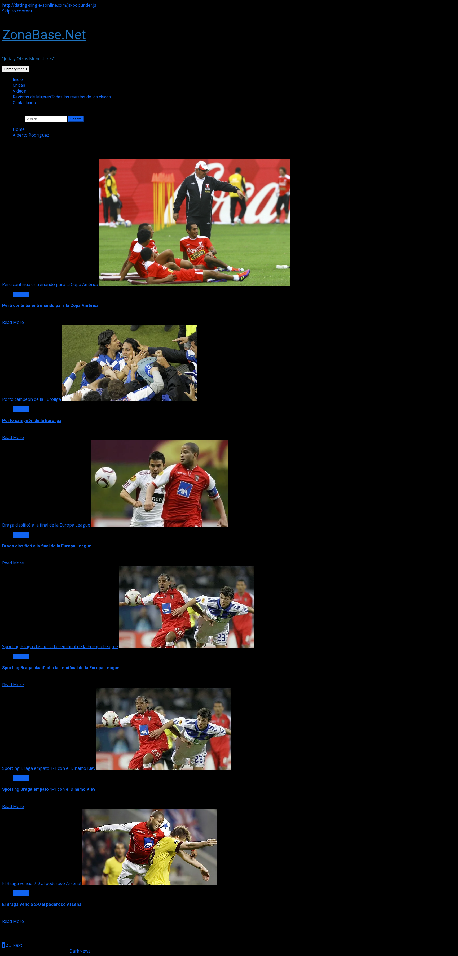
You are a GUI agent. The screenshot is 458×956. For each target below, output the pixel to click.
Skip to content (17, 11)
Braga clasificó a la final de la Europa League (46, 525)
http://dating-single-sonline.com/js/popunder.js (49, 5)
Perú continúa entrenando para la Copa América (50, 284)
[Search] (3, 113)
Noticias (21, 294)
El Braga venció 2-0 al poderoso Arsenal (41, 883)
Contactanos (24, 102)
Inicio (18, 79)
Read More (13, 322)
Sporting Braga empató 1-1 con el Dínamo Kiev (48, 768)
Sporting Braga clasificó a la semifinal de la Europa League (60, 646)
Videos (19, 91)
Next (17, 945)
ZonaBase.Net (44, 34)
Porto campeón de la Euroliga (31, 399)
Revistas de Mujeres (62, 96)
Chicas (19, 85)
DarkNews (79, 951)
